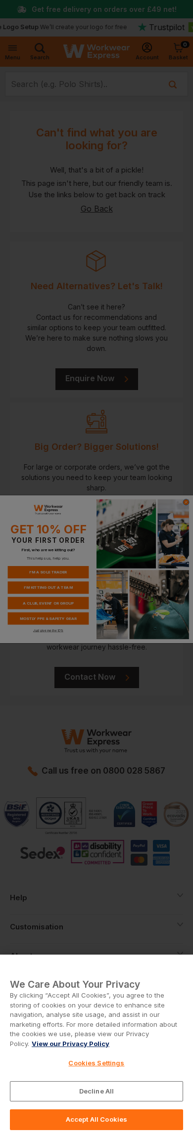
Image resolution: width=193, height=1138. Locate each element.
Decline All (96, 1091)
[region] (96, 1046)
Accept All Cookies (96, 1119)
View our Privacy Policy (70, 1044)
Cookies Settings (96, 1063)
